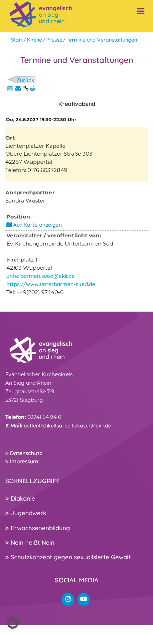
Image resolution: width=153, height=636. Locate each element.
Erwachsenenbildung (39, 528)
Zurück (25, 80)
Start (17, 40)
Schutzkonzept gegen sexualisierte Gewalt (70, 557)
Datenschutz (25, 453)
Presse (54, 40)
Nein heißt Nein (31, 542)
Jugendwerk (27, 513)
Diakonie (22, 498)
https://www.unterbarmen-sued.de (50, 284)
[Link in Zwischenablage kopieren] (25, 88)
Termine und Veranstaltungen (102, 40)
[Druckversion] (32, 88)
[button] (13, 623)
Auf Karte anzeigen (37, 224)
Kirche (34, 40)
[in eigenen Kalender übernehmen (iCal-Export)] (9, 88)
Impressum (23, 461)
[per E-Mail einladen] (18, 88)
